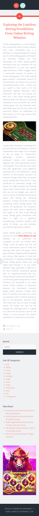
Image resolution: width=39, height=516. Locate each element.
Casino (8, 370)
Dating (8, 373)
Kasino (8, 382)
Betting (8, 367)
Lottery (8, 385)
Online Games (10, 388)
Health (8, 379)
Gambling (9, 376)
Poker (8, 391)
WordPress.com (26, 512)
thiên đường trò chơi (27, 235)
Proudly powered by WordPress (18, 509)
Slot (7, 394)
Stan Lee (9, 329)
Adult (7, 364)
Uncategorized (11, 397)
